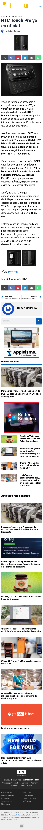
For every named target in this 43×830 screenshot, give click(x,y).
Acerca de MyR (26, 786)
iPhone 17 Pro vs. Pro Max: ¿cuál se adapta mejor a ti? (29, 465)
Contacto (15, 786)
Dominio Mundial (7, 795)
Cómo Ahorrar (28, 795)
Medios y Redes (32, 780)
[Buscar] (39, 321)
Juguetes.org (6, 801)
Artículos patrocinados (11, 783)
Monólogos (5, 804)
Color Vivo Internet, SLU (12, 815)
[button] (22, 826)
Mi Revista (27, 801)
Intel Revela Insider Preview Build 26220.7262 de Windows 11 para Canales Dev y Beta (21, 760)
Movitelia (13, 271)
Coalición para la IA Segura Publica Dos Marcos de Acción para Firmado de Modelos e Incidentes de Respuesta (21, 564)
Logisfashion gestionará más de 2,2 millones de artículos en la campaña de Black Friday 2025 (30, 480)
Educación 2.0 (6, 792)
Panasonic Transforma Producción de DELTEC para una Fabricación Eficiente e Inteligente (21, 394)
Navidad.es (5, 798)
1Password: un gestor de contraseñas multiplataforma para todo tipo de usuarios (30, 452)
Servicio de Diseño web (31, 783)
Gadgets (5, 16)
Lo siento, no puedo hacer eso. (15, 728)
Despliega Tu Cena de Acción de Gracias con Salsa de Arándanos (30, 438)
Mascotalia (27, 792)
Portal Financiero (29, 798)
